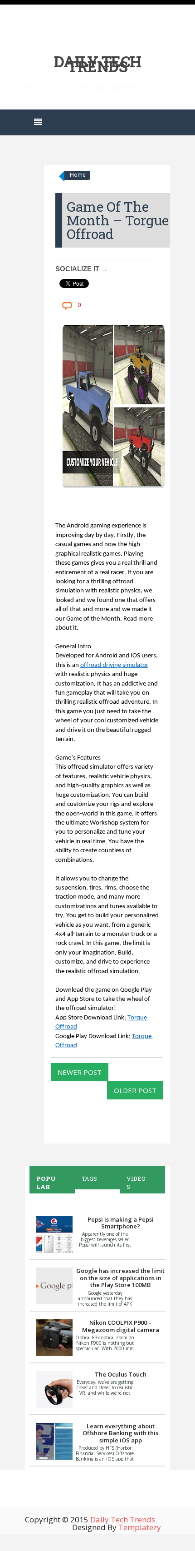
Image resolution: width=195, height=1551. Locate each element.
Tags (89, 1178)
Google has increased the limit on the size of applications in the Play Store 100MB (120, 1278)
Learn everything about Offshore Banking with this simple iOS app (120, 1433)
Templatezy (139, 1527)
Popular (46, 1182)
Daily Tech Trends (97, 63)
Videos (136, 1182)
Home (78, 175)
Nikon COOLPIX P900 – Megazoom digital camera (120, 1326)
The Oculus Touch (120, 1374)
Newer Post (80, 1072)
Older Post (135, 1090)
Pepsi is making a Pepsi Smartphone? (121, 1223)
